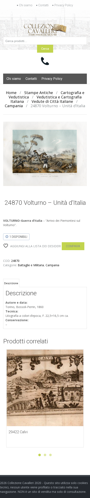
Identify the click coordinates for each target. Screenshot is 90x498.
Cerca (45, 48)
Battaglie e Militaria (31, 265)
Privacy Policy (63, 5)
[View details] (45, 388)
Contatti (43, 5)
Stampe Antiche (38, 92)
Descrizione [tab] (11, 283)
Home (11, 92)
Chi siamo (25, 5)
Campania (14, 105)
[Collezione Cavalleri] (45, 29)
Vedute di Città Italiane (52, 101)
